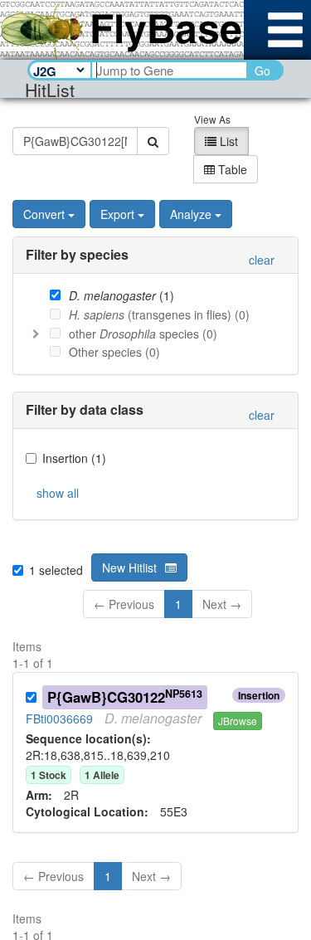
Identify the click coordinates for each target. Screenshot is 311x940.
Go (262, 70)
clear (262, 259)
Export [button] (117, 214)
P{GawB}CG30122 (124, 696)
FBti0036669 (59, 718)
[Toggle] (36, 333)
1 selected (56, 570)
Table (231, 169)
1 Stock (48, 774)
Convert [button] (44, 214)
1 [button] (178, 604)
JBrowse (237, 721)
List (227, 141)
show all (57, 493)
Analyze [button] (190, 214)
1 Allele (102, 774)
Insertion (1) (74, 458)
